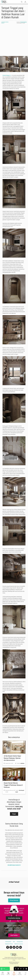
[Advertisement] (14, 41)
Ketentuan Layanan (18, 943)
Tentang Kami (8, 941)
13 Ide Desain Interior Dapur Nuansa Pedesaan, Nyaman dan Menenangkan (12, 758)
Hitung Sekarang (14, 900)
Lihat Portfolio (14, 935)
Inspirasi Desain (4, 22)
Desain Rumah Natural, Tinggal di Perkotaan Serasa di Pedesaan (13, 785)
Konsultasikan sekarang (14, 918)
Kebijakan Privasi (9, 943)
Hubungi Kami (20, 941)
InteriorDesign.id (7, 75)
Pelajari (14, 814)
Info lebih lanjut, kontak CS (14, 865)
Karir (14, 941)
